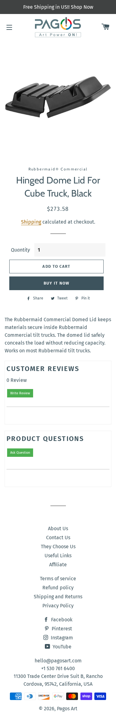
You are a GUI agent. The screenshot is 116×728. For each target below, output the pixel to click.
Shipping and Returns (58, 597)
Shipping (31, 222)
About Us (58, 528)
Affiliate (58, 565)
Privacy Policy (58, 606)
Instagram (61, 638)
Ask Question (20, 453)
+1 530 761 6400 (58, 668)
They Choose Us (58, 546)
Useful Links (58, 556)
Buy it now (57, 283)
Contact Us (58, 537)
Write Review (20, 393)
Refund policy (58, 588)
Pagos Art (67, 709)
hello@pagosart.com (58, 661)
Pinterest (61, 629)
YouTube (61, 647)
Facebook (61, 620)
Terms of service (58, 579)
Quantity (20, 250)
